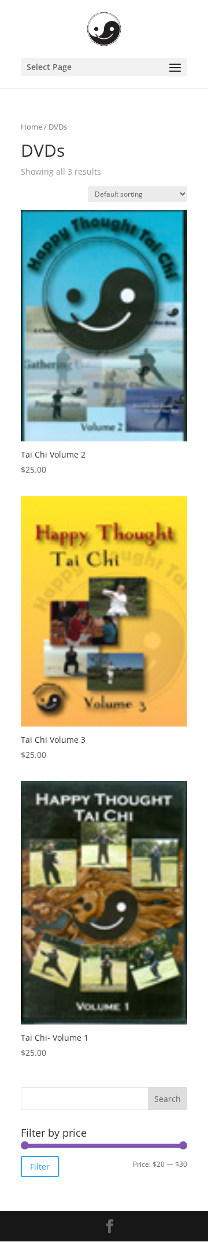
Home (31, 126)
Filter (40, 1166)
